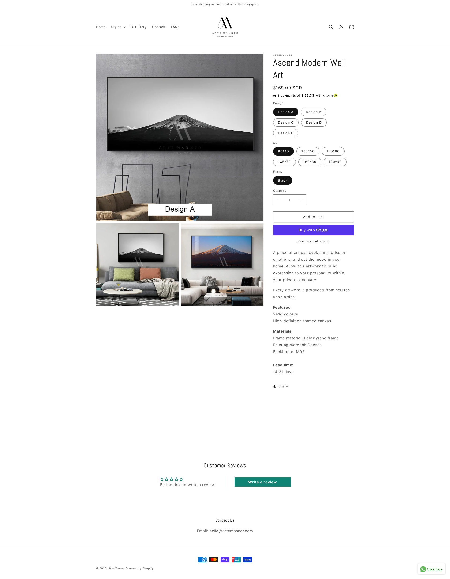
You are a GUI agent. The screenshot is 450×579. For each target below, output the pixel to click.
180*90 (335, 162)
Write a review (262, 482)
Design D (314, 122)
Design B (313, 112)
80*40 (283, 151)
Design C (286, 122)
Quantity (279, 191)
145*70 (284, 162)
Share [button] (283, 386)
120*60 (333, 151)
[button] (118, 27)
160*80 (309, 162)
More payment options (313, 241)
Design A (285, 112)
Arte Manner (117, 568)
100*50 (308, 151)
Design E (285, 133)
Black (283, 180)
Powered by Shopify (140, 568)
